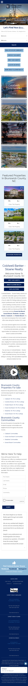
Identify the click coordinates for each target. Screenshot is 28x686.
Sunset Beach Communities (14, 156)
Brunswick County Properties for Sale (11, 386)
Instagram (23, 569)
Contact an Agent (14, 55)
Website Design (10, 682)
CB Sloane (14, 6)
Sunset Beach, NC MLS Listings (14, 413)
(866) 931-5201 (16, 627)
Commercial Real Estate (17, 581)
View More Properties (14, 254)
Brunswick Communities (14, 87)
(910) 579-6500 (15, 628)
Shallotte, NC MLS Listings (12, 410)
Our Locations (14, 289)
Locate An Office (14, 65)
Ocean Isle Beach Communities (14, 110)
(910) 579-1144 (15, 650)
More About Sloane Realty (14, 69)
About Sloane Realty (14, 284)
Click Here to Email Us (14, 612)
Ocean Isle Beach (19, 311)
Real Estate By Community (14, 50)
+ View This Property (14, 204)
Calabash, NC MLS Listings (12, 399)
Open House (8, 581)
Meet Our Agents (14, 60)
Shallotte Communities (14, 133)
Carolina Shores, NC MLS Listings (14, 402)
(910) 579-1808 (15, 607)
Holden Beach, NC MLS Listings (14, 405)
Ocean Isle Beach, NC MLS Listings (15, 408)
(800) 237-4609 (16, 648)
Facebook (13, 569)
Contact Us (9, 583)
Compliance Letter (17, 583)
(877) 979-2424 (14, 12)
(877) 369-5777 (16, 605)
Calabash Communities (11, 433)
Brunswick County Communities (10, 418)
